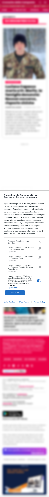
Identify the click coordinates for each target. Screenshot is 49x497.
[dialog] (24, 248)
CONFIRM (15, 293)
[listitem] (24, 242)
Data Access (24, 302)
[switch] (39, 248)
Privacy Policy (39, 302)
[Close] (43, 195)
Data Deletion (9, 302)
